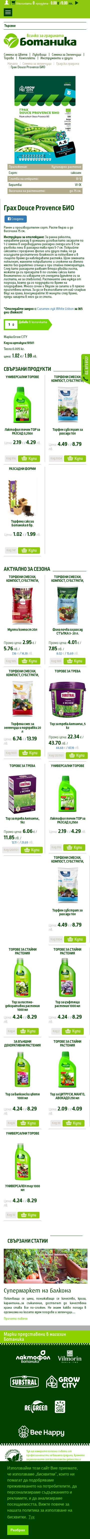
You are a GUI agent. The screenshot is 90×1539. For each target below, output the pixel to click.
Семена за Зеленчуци (66, 54)
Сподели (17, 219)
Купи (32, 458)
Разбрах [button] (17, 1530)
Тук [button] (31, 1517)
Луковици (39, 54)
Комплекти (27, 58)
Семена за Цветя (16, 54)
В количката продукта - (44, 3)
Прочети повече (16, 1318)
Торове (9, 58)
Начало (13, 63)
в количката (33, 322)
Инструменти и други (56, 58)
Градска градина (67, 63)
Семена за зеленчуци (37, 63)
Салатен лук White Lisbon (55, 309)
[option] (45, 120)
